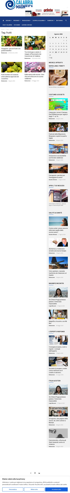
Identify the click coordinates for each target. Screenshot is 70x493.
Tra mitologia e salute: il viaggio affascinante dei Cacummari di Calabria (33, 54)
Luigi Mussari (52, 306)
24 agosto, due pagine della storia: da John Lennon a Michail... (58, 421)
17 (50, 49)
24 (50, 52)
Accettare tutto (56, 489)
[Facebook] (30, 473)
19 (56, 49)
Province (16, 20)
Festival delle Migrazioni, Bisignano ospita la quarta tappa (58, 136)
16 (66, 46)
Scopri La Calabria (39, 20)
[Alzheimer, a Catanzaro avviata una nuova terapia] (58, 242)
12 (56, 46)
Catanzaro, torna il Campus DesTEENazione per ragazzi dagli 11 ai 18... (58, 114)
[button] (66, 20)
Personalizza (13, 489)
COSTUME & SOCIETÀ (56, 94)
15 (64, 46)
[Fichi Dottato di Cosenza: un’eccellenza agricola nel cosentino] (11, 67)
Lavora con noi (27, 25)
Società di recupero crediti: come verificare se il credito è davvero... (58, 370)
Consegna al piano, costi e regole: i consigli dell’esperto (58, 349)
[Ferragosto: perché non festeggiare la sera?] (58, 168)
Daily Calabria (7, 25)
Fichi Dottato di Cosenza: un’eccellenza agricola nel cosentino (10, 77)
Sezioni (8, 20)
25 (53, 52)
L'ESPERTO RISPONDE (57, 331)
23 (66, 49)
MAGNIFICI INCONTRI (56, 283)
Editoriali (59, 20)
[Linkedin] (39, 473)
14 (61, 46)
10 (50, 46)
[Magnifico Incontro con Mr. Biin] (58, 314)
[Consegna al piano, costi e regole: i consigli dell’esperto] (58, 340)
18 (53, 49)
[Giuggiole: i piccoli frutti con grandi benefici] (11, 41)
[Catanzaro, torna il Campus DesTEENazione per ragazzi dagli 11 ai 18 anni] (58, 104)
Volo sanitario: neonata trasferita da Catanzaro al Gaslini (57, 273)
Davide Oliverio (53, 179)
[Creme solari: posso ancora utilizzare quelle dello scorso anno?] (58, 221)
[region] (35, 484)
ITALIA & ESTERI (54, 381)
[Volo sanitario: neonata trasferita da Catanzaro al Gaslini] (58, 263)
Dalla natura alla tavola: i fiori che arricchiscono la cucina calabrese (34, 76)
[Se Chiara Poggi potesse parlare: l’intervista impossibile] (58, 292)
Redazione (4, 52)
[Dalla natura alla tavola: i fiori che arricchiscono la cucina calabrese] (35, 67)
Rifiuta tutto (34, 489)
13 (58, 46)
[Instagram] (35, 473)
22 (64, 49)
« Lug (50, 57)
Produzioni (26, 20)
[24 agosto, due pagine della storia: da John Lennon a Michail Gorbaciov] (58, 411)
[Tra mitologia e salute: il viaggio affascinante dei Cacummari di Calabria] (35, 43)
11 (53, 46)
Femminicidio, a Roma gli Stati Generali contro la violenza (57, 442)
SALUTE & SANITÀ (55, 213)
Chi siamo (17, 25)
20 (58, 49)
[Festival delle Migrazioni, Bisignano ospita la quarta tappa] (58, 127)
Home (2, 29)
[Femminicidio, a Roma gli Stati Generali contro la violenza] (58, 433)
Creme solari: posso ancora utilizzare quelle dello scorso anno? (58, 230)
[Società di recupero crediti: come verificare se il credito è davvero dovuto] (58, 361)
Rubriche (50, 20)
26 (56, 52)
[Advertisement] (35, 463)
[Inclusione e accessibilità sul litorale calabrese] (58, 149)
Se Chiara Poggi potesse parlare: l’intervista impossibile (57, 302)
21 (61, 49)
